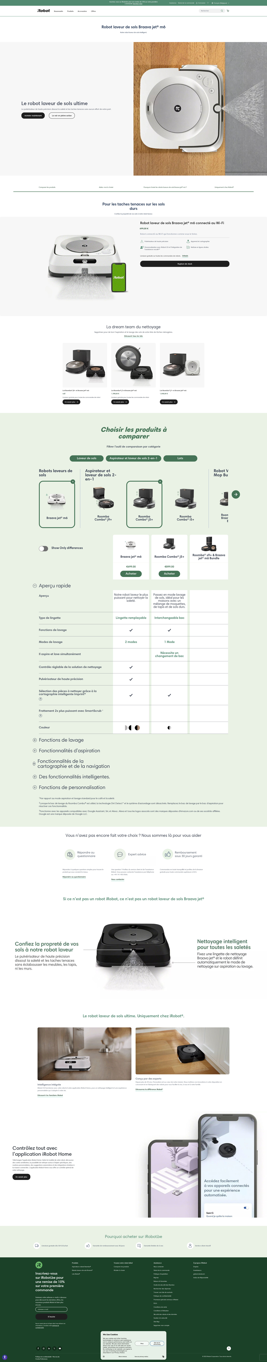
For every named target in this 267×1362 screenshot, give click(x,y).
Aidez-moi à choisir (106, 187)
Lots (180, 458)
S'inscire (51, 1316)
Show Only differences (67, 548)
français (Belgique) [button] (220, 3)
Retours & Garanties (160, 1281)
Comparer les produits (47, 187)
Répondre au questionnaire (74, 877)
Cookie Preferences (41, 1359)
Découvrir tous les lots (133, 336)
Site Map (156, 1322)
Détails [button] (185, 256)
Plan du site (56, 1357)
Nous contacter (117, 879)
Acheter (131, 573)
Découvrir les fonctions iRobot (50, 1095)
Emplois (195, 1267)
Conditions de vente (160, 1307)
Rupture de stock (185, 264)
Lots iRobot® (76, 1274)
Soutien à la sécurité (160, 1318)
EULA (155, 1303)
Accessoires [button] (82, 11)
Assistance (172, 3)
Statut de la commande (186, 3)
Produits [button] (70, 11)
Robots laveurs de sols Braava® (82, 1270)
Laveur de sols (86, 458)
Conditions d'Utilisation (161, 1311)
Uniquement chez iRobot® (224, 187)
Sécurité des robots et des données (165, 1314)
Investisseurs (197, 1270)
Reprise (156, 1278)
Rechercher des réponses (162, 1289)
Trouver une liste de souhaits (163, 1292)
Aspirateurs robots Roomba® (81, 1267)
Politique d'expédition (161, 1274)
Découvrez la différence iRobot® (149, 1089)
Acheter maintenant (33, 115)
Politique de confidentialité (162, 1296)
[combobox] (212, 11)
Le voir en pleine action (62, 115)
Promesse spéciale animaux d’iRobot (166, 1300)
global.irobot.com (199, 1274)
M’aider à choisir (119, 1270)
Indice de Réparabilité (200, 1278)
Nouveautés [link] (58, 11)
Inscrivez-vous (137, 4)
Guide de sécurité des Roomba (164, 1285)
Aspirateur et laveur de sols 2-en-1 (133, 458)
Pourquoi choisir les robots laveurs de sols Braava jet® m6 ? (165, 187)
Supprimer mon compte (161, 1325)
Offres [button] (93, 11)
